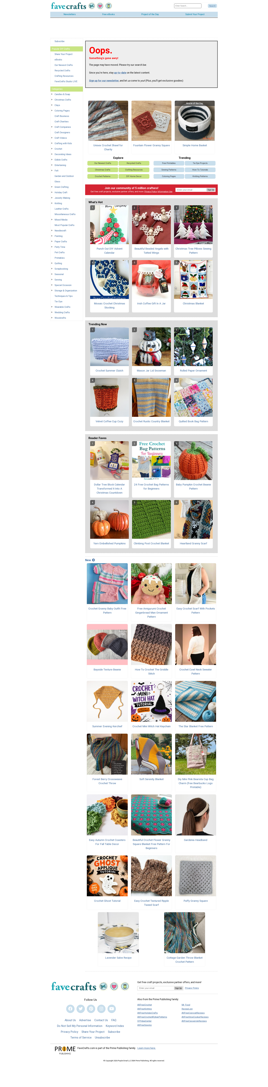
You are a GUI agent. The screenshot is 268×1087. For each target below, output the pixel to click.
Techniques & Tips (64, 296)
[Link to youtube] (111, 1009)
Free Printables (169, 163)
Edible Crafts (61, 159)
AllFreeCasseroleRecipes (194, 1021)
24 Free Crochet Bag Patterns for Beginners (151, 486)
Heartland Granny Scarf (193, 543)
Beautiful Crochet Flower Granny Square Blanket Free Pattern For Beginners (151, 844)
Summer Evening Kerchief (107, 726)
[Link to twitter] (80, 1009)
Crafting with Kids (63, 143)
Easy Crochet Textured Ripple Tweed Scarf (151, 902)
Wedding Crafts (62, 312)
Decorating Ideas (63, 154)
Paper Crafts (61, 241)
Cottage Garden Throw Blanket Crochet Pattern (185, 959)
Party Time (60, 247)
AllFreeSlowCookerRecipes (195, 1017)
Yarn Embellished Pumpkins (109, 543)
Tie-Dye (58, 301)
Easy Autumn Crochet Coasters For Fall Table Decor (107, 842)
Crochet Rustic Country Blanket (151, 421)
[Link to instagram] (101, 1009)
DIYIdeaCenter (144, 1021)
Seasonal (59, 274)
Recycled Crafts (62, 70)
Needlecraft (60, 230)
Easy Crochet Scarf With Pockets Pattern (195, 610)
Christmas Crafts (63, 99)
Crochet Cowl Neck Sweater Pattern (195, 671)
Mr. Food (186, 1005)
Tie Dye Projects (200, 163)
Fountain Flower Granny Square (151, 145)
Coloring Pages (62, 110)
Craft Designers (62, 132)
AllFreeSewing (144, 1025)
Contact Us (101, 1020)
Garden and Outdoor (64, 176)
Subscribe (59, 41)
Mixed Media (61, 219)
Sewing (58, 279)
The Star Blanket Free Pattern (196, 726)
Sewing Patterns (168, 170)
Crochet (58, 149)
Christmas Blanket (193, 303)
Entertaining (60, 165)
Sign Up (211, 190)
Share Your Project (63, 54)
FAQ (113, 1020)
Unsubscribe (102, 1037)
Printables (60, 258)
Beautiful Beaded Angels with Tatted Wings (151, 250)
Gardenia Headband (195, 840)
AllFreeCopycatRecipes (193, 1013)
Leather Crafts (62, 209)
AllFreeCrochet (144, 1005)
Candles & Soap (62, 94)
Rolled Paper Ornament (193, 370)
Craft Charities (62, 121)
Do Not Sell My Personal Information (79, 1026)
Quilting (58, 263)
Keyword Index (115, 1026)
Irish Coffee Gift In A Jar (151, 303)
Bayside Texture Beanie (107, 669)
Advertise (85, 1020)
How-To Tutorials (200, 170)
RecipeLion (187, 1009)
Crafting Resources (64, 76)
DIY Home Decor (134, 176)
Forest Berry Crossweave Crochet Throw (107, 781)
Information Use (165, 191)
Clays (57, 105)
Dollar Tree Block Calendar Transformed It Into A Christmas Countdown (109, 488)
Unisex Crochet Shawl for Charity (108, 147)
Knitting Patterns (200, 176)
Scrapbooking (61, 268)
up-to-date (120, 72)
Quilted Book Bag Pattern (193, 421)
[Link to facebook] (70, 1009)
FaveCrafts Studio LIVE (66, 81)
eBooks (58, 59)
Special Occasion (63, 285)
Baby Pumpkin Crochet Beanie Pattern (193, 486)
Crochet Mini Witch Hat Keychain (151, 726)
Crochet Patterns (102, 176)
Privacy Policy (150, 191)
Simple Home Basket (195, 145)
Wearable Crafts (62, 307)
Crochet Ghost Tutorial (107, 900)
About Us (70, 1020)
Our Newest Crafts (64, 65)
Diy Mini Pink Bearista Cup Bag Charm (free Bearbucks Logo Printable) (196, 783)
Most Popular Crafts (64, 225)
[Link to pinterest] (91, 1009)
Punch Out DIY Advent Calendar (109, 250)
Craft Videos (61, 138)
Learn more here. (146, 1048)
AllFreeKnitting (144, 1009)
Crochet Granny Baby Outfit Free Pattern (107, 610)
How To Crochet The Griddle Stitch (151, 671)
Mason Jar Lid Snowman (151, 370)
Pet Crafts (60, 252)
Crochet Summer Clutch (109, 370)
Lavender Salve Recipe (118, 957)
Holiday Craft (61, 192)
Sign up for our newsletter (104, 80)
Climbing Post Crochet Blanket (151, 543)
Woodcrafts (60, 318)
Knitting (58, 203)
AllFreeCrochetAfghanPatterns (152, 1017)
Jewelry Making (62, 198)
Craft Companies (63, 127)
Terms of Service (81, 1037)
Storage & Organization (66, 290)
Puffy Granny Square (196, 900)
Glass (57, 181)
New (88, 560)
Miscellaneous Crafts (65, 214)
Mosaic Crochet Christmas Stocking (109, 305)
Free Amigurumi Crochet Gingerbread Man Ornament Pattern (151, 612)
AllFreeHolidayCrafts (147, 1013)
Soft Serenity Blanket (151, 779)
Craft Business (62, 116)
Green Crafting (62, 187)
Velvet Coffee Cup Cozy (109, 421)
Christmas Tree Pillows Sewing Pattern (193, 250)
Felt (56, 170)
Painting (59, 236)
